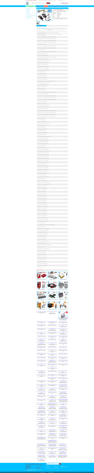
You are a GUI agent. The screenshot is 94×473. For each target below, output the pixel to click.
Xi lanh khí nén (27, 12)
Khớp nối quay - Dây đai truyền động (30, 15)
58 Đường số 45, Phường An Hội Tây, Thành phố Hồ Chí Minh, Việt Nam (47, 0)
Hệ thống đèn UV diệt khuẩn (29, 16)
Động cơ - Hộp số (28, 8)
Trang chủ (38, 8)
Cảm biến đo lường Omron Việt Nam (45, 8)
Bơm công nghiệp (28, 9)
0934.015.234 (65, 3)
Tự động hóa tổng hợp (56, 468)
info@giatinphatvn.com (61, 0)
